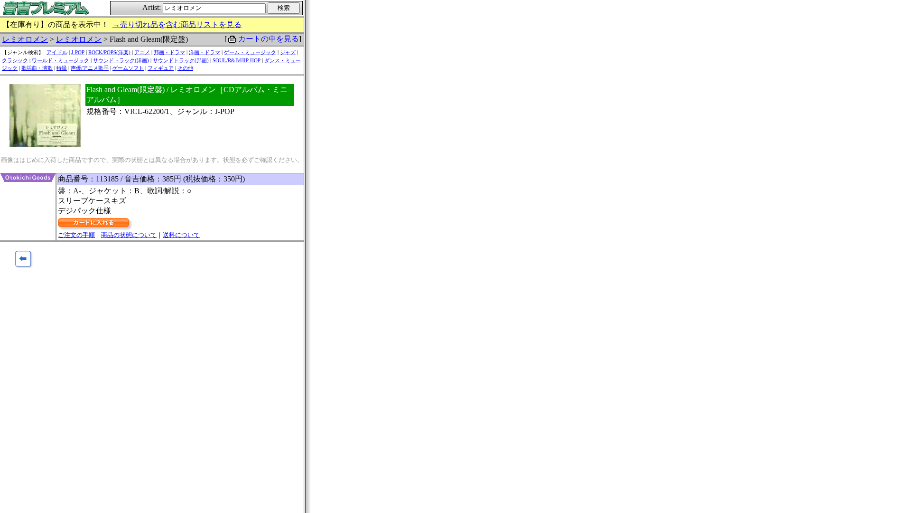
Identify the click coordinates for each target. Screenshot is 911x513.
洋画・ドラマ (204, 52)
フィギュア (161, 68)
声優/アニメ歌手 (90, 68)
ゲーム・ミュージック (250, 52)
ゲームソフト (128, 68)
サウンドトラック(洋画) (121, 60)
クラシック (15, 60)
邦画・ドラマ (169, 52)
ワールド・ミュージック (60, 60)
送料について (181, 234)
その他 (185, 68)
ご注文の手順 (76, 234)
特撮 (61, 68)
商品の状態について (129, 234)
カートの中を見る (268, 39)
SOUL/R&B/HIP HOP (236, 60)
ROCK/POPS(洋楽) (109, 52)
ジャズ (288, 52)
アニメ (142, 52)
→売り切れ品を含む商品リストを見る (177, 24)
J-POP (77, 52)
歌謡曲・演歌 (37, 68)
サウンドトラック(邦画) (181, 60)
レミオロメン (25, 39)
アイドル (56, 52)
